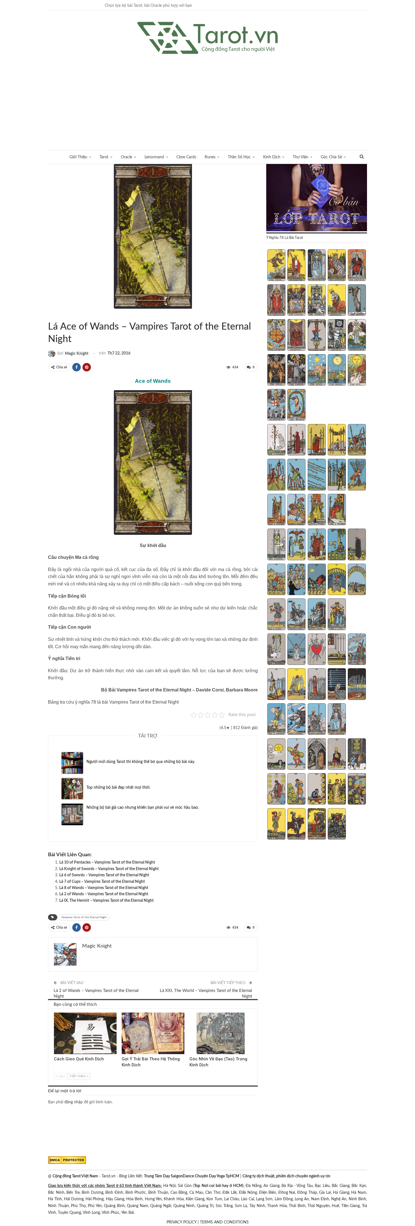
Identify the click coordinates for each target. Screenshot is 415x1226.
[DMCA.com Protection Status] (67, 1160)
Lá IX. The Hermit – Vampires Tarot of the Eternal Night (106, 901)
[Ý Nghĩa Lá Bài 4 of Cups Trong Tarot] (337, 545)
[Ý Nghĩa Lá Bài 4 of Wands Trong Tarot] (337, 440)
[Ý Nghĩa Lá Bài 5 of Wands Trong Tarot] (357, 440)
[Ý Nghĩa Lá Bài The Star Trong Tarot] (317, 370)
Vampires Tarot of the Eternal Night (55, 314)
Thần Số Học (239, 157)
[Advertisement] (207, 96)
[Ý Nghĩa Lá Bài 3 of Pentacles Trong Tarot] (317, 754)
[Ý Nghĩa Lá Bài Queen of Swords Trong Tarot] (317, 719)
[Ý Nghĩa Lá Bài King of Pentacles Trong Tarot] (337, 824)
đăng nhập (73, 1102)
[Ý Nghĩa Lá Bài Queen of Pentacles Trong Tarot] (317, 824)
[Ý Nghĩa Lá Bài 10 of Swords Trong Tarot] (357, 684)
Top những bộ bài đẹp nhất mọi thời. (118, 788)
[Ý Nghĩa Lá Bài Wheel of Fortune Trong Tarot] (276, 335)
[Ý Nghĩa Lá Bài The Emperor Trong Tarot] (357, 265)
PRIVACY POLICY (181, 1222)
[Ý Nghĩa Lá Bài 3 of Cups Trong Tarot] (317, 545)
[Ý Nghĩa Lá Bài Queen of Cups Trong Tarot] (317, 614)
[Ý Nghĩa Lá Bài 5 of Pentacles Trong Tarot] (357, 754)
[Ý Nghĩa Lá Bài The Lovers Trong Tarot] (296, 300)
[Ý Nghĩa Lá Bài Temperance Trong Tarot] (357, 335)
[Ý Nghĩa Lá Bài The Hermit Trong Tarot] (357, 300)
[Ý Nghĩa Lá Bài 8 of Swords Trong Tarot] (317, 684)
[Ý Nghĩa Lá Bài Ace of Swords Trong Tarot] (276, 649)
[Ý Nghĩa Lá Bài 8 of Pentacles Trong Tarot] (317, 789)
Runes (210, 157)
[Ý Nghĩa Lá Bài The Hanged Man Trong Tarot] (317, 335)
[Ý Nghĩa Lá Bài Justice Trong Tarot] (296, 335)
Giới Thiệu (78, 157)
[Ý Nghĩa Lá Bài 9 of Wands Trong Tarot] (337, 475)
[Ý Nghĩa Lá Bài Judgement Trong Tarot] (276, 405)
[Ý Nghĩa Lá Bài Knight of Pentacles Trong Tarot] (296, 824)
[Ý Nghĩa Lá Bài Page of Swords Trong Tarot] (276, 719)
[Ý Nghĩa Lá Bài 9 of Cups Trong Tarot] (337, 580)
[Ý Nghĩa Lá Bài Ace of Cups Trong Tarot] (276, 545)
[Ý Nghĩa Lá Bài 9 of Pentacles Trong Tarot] (337, 789)
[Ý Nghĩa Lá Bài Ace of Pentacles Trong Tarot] (276, 754)
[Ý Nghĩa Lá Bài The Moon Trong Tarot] (337, 370)
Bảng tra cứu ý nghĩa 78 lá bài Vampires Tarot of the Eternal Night (113, 702)
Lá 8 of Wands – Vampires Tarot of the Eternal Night (103, 888)
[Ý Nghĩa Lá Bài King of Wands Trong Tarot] (337, 510)
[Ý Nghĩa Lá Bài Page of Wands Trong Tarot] (276, 510)
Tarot (104, 157)
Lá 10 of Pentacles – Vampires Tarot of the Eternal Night (107, 862)
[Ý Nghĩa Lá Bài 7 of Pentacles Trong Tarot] (296, 789)
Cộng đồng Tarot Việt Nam (75, 1176)
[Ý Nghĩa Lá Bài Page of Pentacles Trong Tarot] (276, 824)
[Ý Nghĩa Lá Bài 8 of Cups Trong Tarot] (317, 580)
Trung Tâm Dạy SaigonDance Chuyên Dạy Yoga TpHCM (191, 1176)
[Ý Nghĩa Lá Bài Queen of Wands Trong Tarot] (317, 510)
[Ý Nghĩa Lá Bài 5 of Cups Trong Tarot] (357, 545)
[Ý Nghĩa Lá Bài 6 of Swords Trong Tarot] (276, 684)
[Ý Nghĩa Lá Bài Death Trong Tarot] (337, 335)
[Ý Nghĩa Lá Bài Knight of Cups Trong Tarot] (296, 614)
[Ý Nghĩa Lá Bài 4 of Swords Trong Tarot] (337, 649)
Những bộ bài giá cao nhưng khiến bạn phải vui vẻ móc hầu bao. (142, 808)
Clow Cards (186, 157)
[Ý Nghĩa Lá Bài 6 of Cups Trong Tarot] (276, 580)
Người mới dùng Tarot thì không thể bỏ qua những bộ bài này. (140, 762)
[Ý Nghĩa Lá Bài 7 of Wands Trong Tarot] (296, 475)
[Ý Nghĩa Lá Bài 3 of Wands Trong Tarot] (317, 440)
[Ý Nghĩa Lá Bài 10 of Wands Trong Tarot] (357, 475)
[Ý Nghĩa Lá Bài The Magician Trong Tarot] (296, 265)
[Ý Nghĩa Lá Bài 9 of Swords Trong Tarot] (337, 684)
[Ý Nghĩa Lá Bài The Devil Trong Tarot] (276, 370)
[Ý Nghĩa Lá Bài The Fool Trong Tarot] (276, 265)
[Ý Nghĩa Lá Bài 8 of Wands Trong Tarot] (317, 475)
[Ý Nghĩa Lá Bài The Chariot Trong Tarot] (317, 300)
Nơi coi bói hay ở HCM (222, 1186)
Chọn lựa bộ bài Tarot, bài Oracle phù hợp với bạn (148, 6)
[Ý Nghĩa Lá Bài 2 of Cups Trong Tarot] (296, 545)
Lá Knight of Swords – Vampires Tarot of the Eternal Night (109, 869)
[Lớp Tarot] (316, 198)
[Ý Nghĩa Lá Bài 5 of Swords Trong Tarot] (357, 649)
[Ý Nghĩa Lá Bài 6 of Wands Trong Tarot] (276, 475)
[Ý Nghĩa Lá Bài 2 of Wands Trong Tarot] (296, 440)
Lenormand (154, 157)
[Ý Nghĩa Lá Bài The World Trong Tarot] (296, 405)
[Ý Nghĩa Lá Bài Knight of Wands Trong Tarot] (296, 510)
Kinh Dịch (271, 157)
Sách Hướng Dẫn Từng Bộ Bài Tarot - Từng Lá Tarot (50, 314)
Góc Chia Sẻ (331, 157)
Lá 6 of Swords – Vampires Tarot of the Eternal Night (104, 875)
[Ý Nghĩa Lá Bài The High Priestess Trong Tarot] (317, 265)
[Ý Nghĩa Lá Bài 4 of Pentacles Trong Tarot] (337, 754)
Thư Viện (300, 157)
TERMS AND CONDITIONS (224, 1222)
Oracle (126, 157)
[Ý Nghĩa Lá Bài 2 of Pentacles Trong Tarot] (296, 754)
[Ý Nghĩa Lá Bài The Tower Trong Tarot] (296, 370)
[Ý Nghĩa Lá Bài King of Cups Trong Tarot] (337, 614)
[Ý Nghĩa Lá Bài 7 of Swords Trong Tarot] (296, 684)
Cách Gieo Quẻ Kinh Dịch (79, 1058)
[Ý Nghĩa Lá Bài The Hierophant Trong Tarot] (276, 300)
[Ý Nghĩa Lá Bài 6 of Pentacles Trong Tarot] (276, 789)
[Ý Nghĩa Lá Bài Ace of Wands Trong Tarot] (276, 440)
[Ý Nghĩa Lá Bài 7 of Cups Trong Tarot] (296, 580)
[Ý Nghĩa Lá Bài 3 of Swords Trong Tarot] (317, 649)
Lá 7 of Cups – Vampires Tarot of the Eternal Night (102, 882)
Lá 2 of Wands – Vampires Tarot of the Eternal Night (103, 894)
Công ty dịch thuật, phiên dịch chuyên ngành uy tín (286, 1176)
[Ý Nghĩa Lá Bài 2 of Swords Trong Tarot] (296, 649)
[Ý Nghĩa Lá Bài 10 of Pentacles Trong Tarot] (357, 789)
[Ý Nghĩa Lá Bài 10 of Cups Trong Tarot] (357, 580)
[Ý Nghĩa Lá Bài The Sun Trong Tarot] (357, 370)
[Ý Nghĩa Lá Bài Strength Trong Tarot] (337, 300)
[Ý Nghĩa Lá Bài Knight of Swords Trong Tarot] (296, 719)
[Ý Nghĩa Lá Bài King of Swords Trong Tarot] (337, 719)
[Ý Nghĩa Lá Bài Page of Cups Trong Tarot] (276, 614)
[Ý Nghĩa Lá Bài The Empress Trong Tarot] (337, 265)
